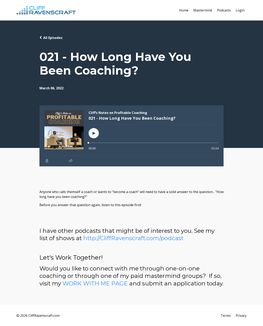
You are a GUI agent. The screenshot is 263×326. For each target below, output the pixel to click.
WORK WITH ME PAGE (95, 283)
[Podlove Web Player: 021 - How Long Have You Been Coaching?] (131, 135)
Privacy (241, 315)
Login (240, 10)
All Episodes (52, 37)
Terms (226, 315)
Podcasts (224, 10)
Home (183, 10)
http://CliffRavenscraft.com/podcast (133, 238)
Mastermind (202, 10)
